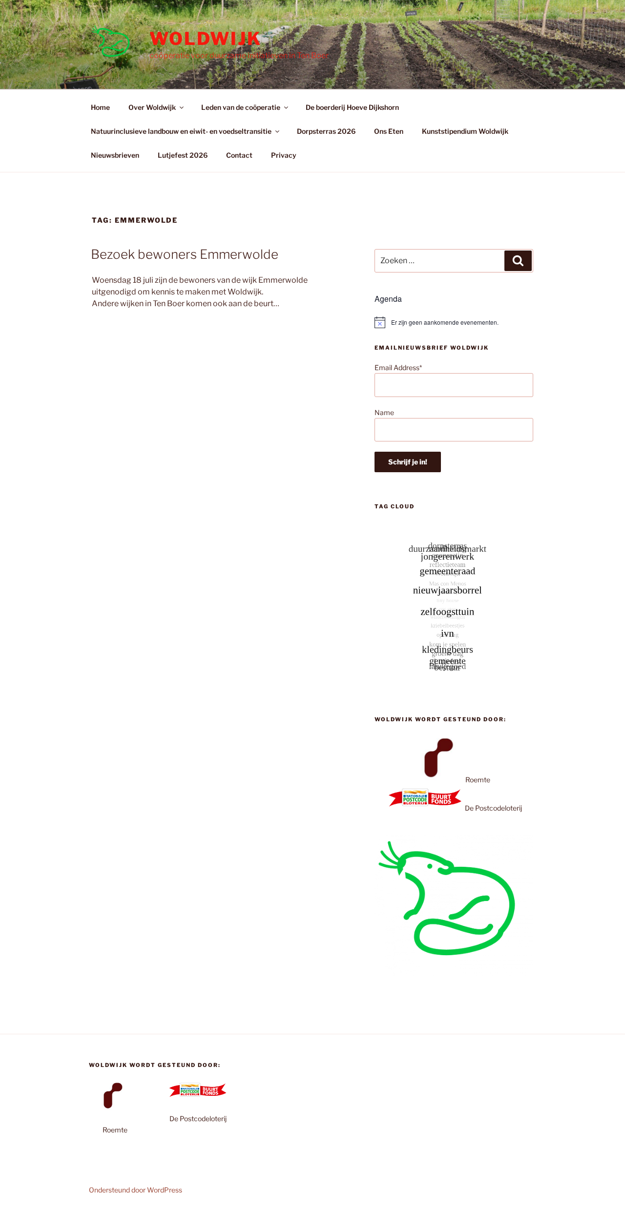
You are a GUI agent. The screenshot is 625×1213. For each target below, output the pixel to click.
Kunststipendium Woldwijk (465, 131)
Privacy (283, 155)
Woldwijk (205, 38)
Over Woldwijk (152, 107)
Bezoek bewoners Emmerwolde (184, 254)
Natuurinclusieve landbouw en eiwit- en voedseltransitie (181, 131)
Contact (239, 155)
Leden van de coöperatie (240, 107)
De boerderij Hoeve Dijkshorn (352, 107)
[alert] (454, 322)
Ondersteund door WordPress (135, 1190)
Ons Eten (388, 131)
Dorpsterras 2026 (326, 131)
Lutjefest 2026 (183, 155)
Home (100, 107)
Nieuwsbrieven (115, 155)
